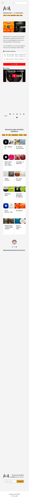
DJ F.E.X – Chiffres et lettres (18, 227)
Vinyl (5, 15)
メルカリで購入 (14, 64)
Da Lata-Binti (19, 210)
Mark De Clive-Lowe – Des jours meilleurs (8, 163)
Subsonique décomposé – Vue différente (19, 195)
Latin (21, 15)
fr (6, 15)
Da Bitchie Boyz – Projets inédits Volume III (9, 227)
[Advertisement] (14, 97)
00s (9, 15)
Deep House (13, 15)
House (18, 15)
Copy (24, 53)
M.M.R (12, 496)
